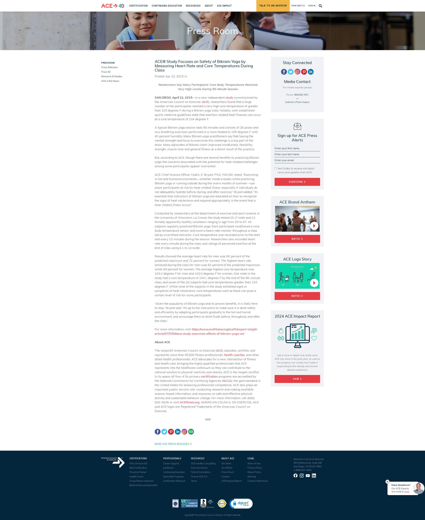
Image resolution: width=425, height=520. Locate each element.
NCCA (227, 381)
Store (194, 481)
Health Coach (136, 476)
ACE (205, 102)
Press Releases (109, 67)
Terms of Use (254, 463)
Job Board (168, 467)
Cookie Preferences (258, 481)
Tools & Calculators (200, 472)
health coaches (234, 355)
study (229, 97)
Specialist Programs (173, 476)
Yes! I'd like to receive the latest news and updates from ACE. (296, 170)
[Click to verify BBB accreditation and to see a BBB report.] (207, 503)
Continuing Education (174, 472)
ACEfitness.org (190, 402)
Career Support (171, 463)
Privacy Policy (255, 467)
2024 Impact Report (231, 481)
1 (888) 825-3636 (302, 470)
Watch (296, 239)
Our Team (226, 463)
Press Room (108, 63)
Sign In (311, 6)
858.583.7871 (301, 94)
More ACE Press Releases (172, 444)
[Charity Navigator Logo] (189, 503)
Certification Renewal (174, 481)
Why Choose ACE (138, 463)
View (296, 379)
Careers (225, 476)
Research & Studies (111, 76)
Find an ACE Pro (199, 476)
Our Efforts (226, 467)
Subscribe (296, 182)
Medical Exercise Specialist (143, 485)
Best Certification (138, 467)
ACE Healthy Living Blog (203, 463)
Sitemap (252, 476)
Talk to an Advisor (273, 5)
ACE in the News (110, 80)
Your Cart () (298, 6)
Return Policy (254, 472)
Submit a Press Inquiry (297, 102)
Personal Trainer (137, 472)
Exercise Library (199, 467)
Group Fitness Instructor (141, 481)
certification (209, 376)
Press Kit (105, 71)
